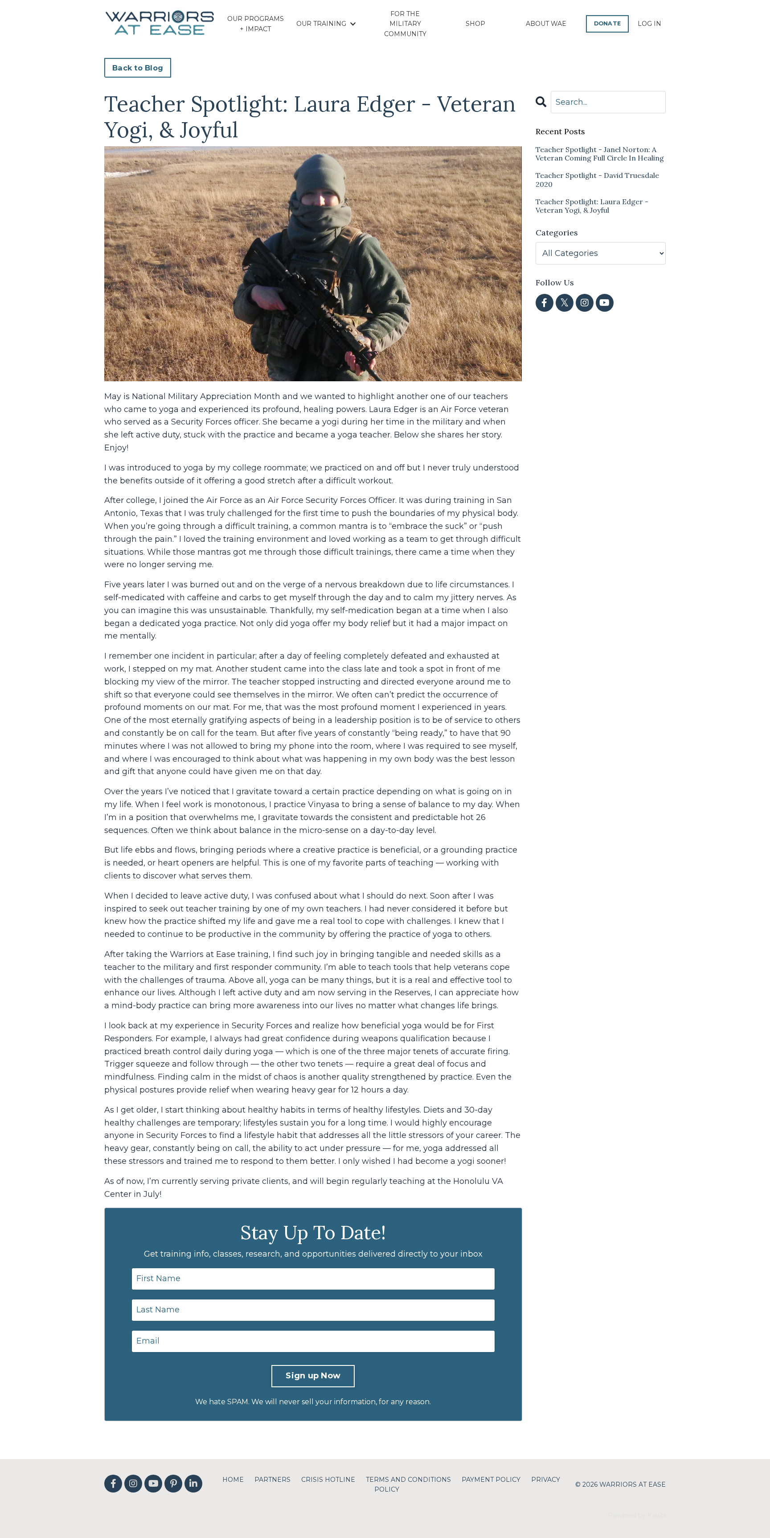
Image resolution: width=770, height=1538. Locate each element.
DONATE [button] (607, 23)
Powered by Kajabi (637, 1515)
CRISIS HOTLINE (328, 1480)
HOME (233, 1480)
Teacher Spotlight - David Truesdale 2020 (597, 179)
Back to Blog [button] (137, 67)
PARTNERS (272, 1480)
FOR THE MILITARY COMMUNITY (405, 24)
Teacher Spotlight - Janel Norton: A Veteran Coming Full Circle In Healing (600, 153)
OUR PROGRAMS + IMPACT (255, 24)
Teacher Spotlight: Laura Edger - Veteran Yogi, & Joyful (592, 206)
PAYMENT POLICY (491, 1480)
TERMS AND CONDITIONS (408, 1480)
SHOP (475, 24)
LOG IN (649, 24)
